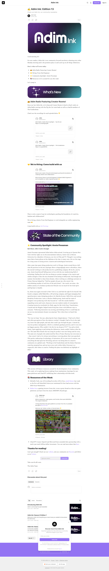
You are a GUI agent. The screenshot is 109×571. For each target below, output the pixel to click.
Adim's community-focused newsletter (37, 507)
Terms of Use (62, 543)
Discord (71, 452)
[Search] (87, 2)
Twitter (33, 454)
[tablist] (34, 481)
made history (70, 381)
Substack (47, 568)
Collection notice (63, 560)
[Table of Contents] (2, 285)
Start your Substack (51, 564)
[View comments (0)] (32, 19)
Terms (57, 560)
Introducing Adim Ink (35, 505)
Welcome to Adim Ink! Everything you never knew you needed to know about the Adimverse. (47, 517)
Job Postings (44, 226)
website (51, 452)
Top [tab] (29, 500)
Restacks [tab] (37, 482)
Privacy (53, 560)
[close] (69, 522)
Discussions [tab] (39, 500)
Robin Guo (33, 388)
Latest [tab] (33, 500)
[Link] (25, 101)
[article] (54, 507)
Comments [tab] (31, 482)
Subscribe (97, 2)
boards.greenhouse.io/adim (53, 182)
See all (30, 538)
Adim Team (33, 15)
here (77, 444)
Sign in (104, 2)
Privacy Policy (66, 544)
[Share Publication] (90, 2)
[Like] (29, 19)
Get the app (62, 564)
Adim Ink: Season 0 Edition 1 (37, 515)
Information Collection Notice (54, 544)
